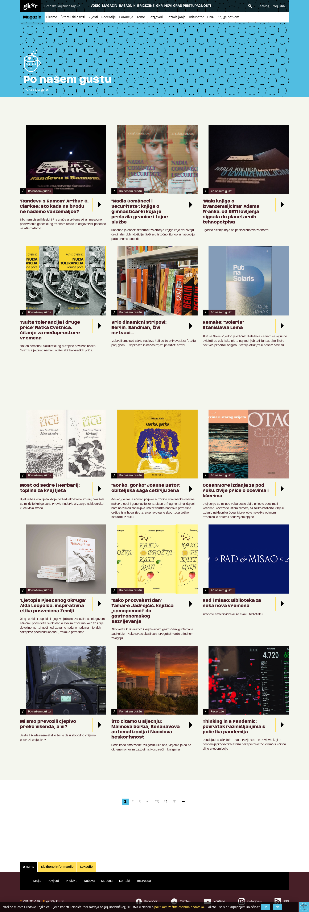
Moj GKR (278, 6)
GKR (159, 6)
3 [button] (140, 802)
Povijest (53, 880)
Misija (37, 880)
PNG (210, 17)
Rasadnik (127, 6)
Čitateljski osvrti (73, 17)
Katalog (263, 6)
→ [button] (183, 802)
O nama (28, 866)
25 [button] (174, 802)
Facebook (151, 901)
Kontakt (125, 880)
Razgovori (155, 17)
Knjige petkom (228, 17)
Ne (278, 907)
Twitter (185, 901)
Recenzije (108, 17)
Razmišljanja (176, 17)
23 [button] (157, 802)
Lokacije (86, 866)
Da (265, 907)
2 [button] (132, 802)
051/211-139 (32, 901)
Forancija (126, 17)
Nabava (89, 880)
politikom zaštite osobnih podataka (179, 907)
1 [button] (125, 802)
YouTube (219, 901)
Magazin (109, 6)
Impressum (145, 880)
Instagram (254, 901)
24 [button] (166, 802)
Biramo (51, 17)
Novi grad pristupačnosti (187, 6)
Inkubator (196, 17)
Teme (141, 17)
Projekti (71, 880)
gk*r (30, 5)
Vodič (95, 6)
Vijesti (93, 17)
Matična (106, 880)
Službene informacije (57, 866)
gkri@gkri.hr (55, 901)
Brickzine (145, 6)
